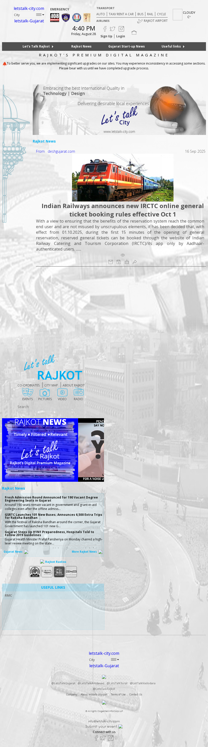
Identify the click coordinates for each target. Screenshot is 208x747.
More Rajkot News (85, 551)
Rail (150, 14)
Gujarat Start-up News (126, 46)
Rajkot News (81, 46)
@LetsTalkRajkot (104, 688)
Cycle (161, 14)
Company (71, 694)
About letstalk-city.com (94, 694)
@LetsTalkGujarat (63, 683)
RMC (8, 595)
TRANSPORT (105, 8)
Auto (100, 14)
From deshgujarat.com (55, 151)
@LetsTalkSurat (117, 683)
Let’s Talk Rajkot (36, 46)
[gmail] (111, 261)
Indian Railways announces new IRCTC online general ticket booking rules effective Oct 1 (123, 209)
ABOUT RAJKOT (74, 385)
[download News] (127, 261)
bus (140, 14)
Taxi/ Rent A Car (121, 14)
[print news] (119, 261)
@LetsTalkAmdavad (91, 683)
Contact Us (135, 694)
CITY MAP (51, 385)
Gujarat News (13, 551)
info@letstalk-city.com (104, 721)
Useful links (171, 46)
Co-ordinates (29, 385)
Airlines (103, 21)
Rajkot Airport (156, 21)
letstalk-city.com (29, 8)
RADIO (78, 399)
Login (120, 36)
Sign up (106, 36)
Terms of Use (118, 694)
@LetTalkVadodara (142, 683)
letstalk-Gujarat (29, 21)
